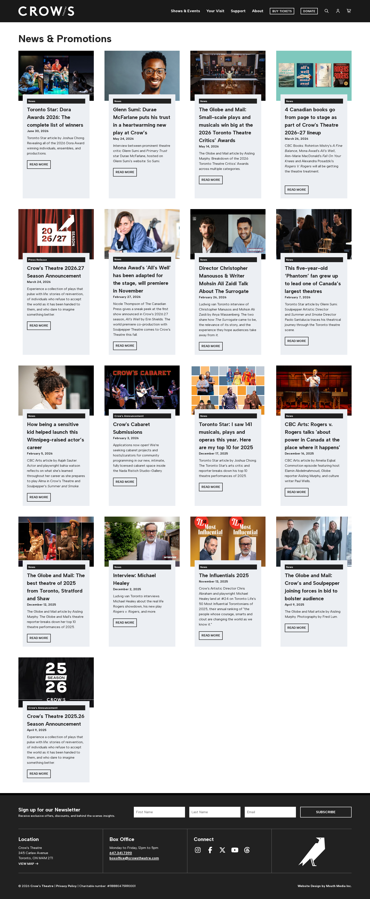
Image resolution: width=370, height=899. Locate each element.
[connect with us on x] (222, 850)
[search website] (326, 11)
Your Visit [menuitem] (215, 11)
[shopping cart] (349, 11)
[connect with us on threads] (247, 850)
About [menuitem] (257, 11)
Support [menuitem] (238, 11)
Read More (39, 164)
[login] (338, 11)
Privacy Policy (66, 886)
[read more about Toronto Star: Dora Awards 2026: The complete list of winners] (56, 76)
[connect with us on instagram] (198, 850)
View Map (26, 864)
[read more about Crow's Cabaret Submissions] (142, 391)
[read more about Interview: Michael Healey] (142, 542)
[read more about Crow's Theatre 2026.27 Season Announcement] (56, 234)
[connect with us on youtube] (235, 850)
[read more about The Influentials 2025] (228, 542)
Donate (309, 11)
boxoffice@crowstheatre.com (134, 858)
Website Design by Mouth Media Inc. (325, 886)
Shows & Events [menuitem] (185, 11)
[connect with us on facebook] (210, 850)
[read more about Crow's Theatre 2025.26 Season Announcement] (56, 682)
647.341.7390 (120, 853)
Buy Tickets (282, 11)
